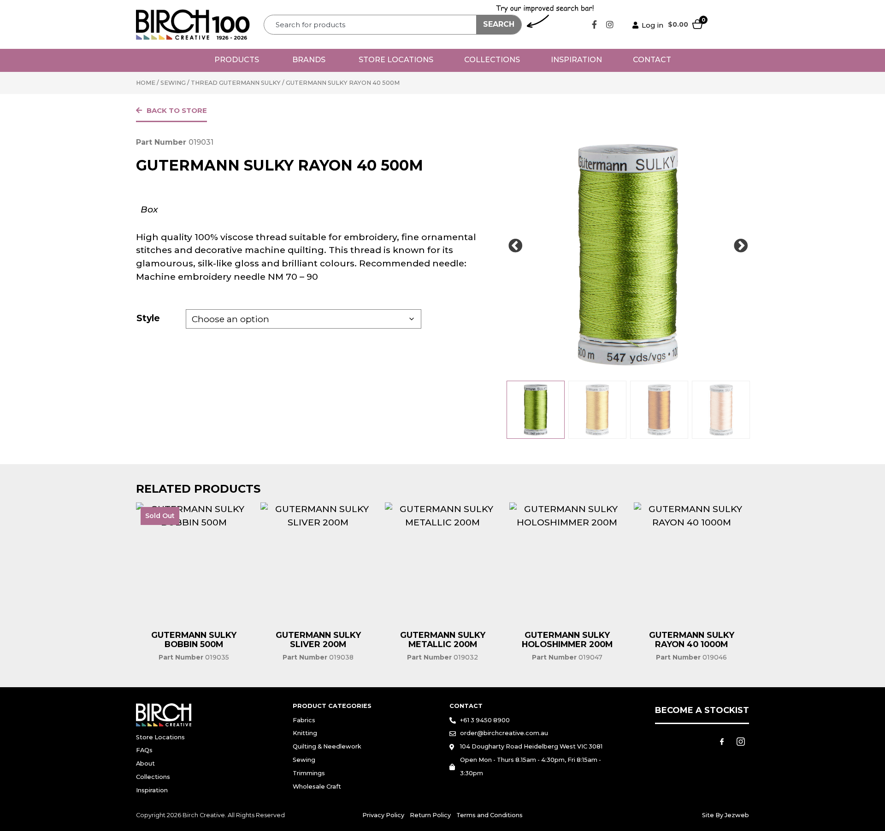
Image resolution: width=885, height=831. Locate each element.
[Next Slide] (740, 246)
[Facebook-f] (594, 24)
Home (145, 82)
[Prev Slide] (515, 246)
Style (148, 318)
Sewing (173, 82)
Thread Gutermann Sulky (236, 82)
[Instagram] (610, 24)
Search (498, 24)
